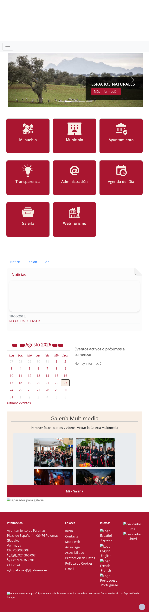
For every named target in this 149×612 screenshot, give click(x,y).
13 (38, 376)
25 (20, 390)
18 (20, 383)
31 (11, 397)
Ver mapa (14, 545)
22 (56, 383)
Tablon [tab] (32, 262)
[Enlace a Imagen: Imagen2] (95, 452)
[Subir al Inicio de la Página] (142, 607)
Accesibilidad (74, 552)
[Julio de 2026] (22, 345)
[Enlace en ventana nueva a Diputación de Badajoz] (21, 593)
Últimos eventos (19, 403)
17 (11, 383)
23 (65, 383)
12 (29, 376)
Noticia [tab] (15, 262)
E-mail (69, 569)
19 (29, 383)
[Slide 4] (89, 101)
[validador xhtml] (132, 536)
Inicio (69, 531)
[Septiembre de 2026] (60, 345)
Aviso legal (73, 547)
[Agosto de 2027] (55, 345)
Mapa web (72, 542)
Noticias (19, 274)
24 (11, 390)
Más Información (106, 91)
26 (29, 390)
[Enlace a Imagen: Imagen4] (95, 483)
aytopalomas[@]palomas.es (27, 570)
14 (47, 376)
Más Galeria (74, 491)
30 (65, 390)
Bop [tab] (46, 262)
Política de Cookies (79, 563)
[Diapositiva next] (133, 80)
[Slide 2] (75, 101)
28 (47, 390)
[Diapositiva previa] (18, 80)
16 (65, 376)
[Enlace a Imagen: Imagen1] (53, 452)
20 (38, 383)
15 (56, 376)
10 (11, 376)
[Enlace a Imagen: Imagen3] (53, 483)
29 (56, 390)
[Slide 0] (61, 101)
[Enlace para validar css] (132, 526)
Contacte (71, 536)
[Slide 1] (68, 101)
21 (47, 383)
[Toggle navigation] (7, 47)
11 (20, 376)
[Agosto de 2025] (15, 345)
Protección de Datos (80, 558)
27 (38, 390)
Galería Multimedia (74, 418)
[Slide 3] (82, 101)
